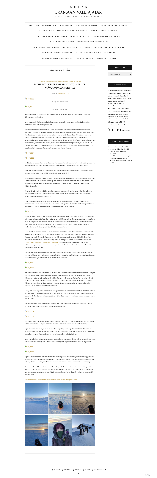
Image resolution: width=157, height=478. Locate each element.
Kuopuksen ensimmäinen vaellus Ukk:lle (72, 31)
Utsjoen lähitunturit (122, 119)
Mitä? (31, 25)
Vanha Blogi (101, 58)
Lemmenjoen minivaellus (84, 58)
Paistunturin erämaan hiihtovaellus (114, 25)
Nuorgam (121, 103)
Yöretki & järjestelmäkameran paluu (121, 160)
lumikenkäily (122, 101)
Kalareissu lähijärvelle (116, 149)
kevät (126, 96)
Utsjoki (121, 121)
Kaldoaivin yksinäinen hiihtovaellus (106, 36)
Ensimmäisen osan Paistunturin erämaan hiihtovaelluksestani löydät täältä (51, 380)
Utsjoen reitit (113, 122)
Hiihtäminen (112, 93)
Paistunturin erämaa (115, 106)
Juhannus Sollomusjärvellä (118, 151)
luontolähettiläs (113, 103)
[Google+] (79, 6)
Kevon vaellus (109, 53)
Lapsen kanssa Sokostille (79, 36)
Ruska (122, 108)
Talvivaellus (70, 81)
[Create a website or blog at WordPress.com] (78, 474)
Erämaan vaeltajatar (78, 12)
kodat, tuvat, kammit (115, 98)
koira (124, 98)
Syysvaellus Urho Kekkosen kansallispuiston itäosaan (105, 47)
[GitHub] (82, 6)
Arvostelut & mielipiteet (115, 90)
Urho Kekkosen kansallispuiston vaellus (56, 58)
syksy (127, 108)
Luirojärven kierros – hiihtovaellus (104, 31)
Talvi (110, 111)
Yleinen (78, 81)
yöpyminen (126, 130)
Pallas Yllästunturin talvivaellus (88, 53)
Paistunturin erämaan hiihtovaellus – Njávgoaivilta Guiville (60, 86)
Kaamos (119, 93)
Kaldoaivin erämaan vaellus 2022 (61, 42)
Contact (113, 58)
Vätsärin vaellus (65, 25)
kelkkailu (117, 96)
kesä (122, 96)
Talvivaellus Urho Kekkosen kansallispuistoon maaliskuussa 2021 (56, 47)
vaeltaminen (112, 125)
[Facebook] (75, 6)
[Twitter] (71, 6)
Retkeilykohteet (114, 108)
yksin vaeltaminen (124, 125)
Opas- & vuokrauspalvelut (46, 25)
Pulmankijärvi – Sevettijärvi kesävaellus (57, 53)
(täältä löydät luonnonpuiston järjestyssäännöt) (41, 242)
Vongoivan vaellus (47, 31)
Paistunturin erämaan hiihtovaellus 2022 (92, 42)
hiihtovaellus (127, 90)
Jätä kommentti (63, 93)
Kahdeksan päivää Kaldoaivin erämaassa (52, 36)
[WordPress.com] (86, 6)
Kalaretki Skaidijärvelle (117, 147)
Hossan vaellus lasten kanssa (86, 25)
